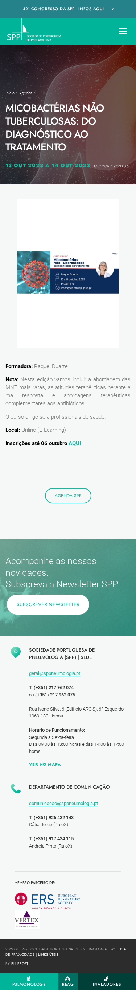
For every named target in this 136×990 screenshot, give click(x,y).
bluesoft (20, 963)
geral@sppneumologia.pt (54, 673)
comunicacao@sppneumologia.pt (63, 803)
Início (10, 93)
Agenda (26, 93)
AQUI (75, 443)
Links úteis (48, 954)
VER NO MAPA (45, 764)
